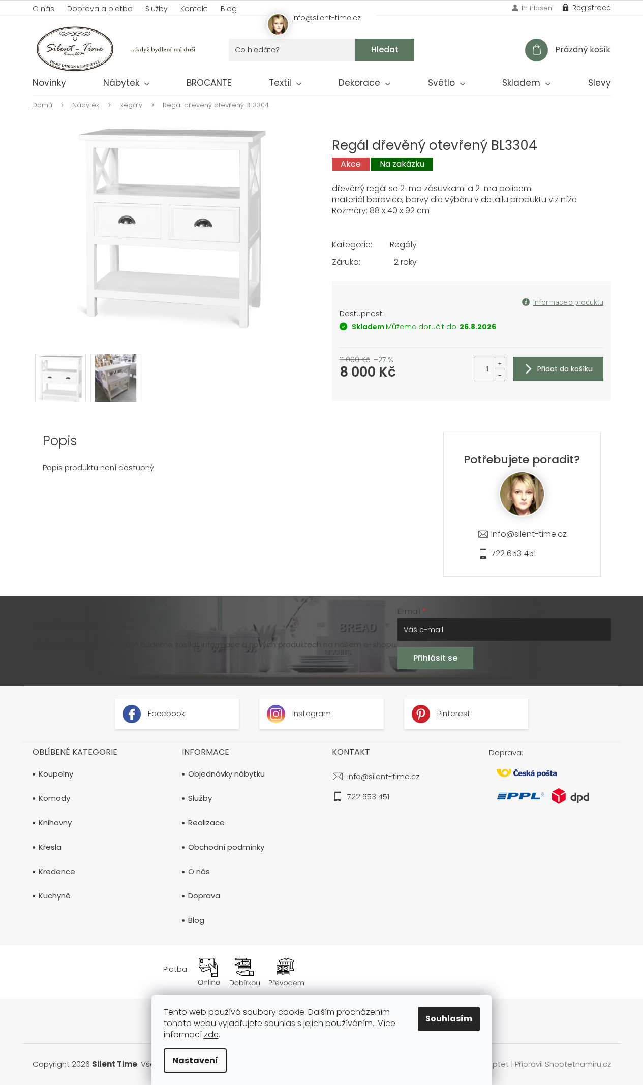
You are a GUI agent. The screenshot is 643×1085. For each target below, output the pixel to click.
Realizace (206, 822)
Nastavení (195, 1060)
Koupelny (56, 774)
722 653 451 (513, 554)
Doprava (204, 896)
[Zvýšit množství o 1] (500, 363)
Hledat (385, 49)
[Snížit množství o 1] (500, 375)
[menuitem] (49, 85)
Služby (156, 9)
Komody (54, 798)
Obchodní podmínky (226, 847)
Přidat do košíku (565, 369)
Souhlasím (448, 1019)
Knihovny (55, 822)
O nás (43, 9)
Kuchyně (55, 896)
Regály (403, 245)
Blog (229, 9)
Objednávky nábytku (226, 774)
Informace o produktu (568, 302)
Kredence (57, 871)
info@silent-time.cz (529, 534)
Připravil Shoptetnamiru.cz (563, 1064)
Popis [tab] (60, 440)
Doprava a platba (100, 9)
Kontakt (194, 9)
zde (211, 1034)
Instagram (310, 713)
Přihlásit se (435, 658)
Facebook (165, 713)
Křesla (50, 847)
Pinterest (452, 713)
